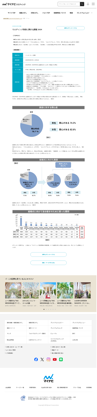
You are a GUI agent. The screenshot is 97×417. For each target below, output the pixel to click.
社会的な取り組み (46, 387)
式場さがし (34, 13)
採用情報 (89, 387)
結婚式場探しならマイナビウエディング (12, 18)
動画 (71, 13)
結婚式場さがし (33, 322)
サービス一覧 (20, 387)
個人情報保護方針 (62, 387)
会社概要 (8, 387)
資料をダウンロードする (70, 28)
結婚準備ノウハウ (60, 13)
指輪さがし (23, 13)
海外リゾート (33, 328)
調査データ (55, 350)
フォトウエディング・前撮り (37, 333)
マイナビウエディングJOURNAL (57, 340)
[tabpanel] (14, 294)
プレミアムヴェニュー (79, 322)
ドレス (9, 333)
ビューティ (54, 333)
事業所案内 (32, 387)
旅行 (73, 333)
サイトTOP (11, 13)
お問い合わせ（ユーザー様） (14, 347)
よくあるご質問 (10, 350)
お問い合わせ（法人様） (59, 347)
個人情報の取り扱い (58, 353)
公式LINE (75, 340)
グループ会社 (77, 387)
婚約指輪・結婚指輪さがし (15, 322)
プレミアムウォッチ (56, 328)
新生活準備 (10, 340)
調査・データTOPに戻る (48, 262)
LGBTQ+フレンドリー (35, 340)
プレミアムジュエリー (84, 13)
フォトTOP (46, 13)
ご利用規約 (9, 353)
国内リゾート (11, 328)
